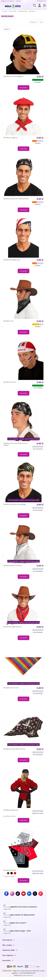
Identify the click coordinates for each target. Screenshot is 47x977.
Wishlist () (42, 1)
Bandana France (10, 382)
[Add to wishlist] (41, 37)
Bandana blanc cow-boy (13, 565)
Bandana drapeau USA (12, 260)
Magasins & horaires (7, 1)
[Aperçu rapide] (41, 41)
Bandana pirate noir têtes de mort (16, 199)
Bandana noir (9, 321)
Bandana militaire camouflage (15, 504)
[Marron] (8, 873)
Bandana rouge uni (10, 138)
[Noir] (11, 873)
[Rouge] (15, 873)
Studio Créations (27, 975)
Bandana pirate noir (11, 810)
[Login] (39, 5)
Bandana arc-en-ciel (11, 688)
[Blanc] (5, 873)
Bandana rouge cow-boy (12, 627)
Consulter (23, 88)
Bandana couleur (10, 870)
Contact (18, 1)
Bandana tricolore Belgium (13, 76)
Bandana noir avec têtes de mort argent (16, 444)
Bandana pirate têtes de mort (14, 749)
